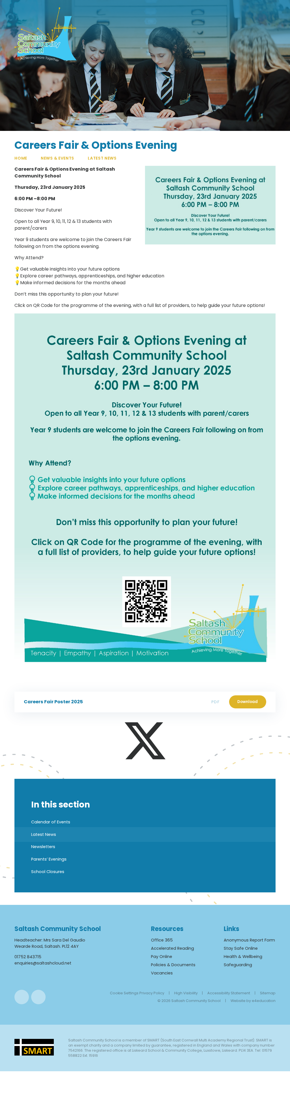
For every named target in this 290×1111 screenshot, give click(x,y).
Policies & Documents (173, 965)
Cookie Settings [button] (124, 993)
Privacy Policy (151, 993)
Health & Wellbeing (243, 956)
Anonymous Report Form (249, 940)
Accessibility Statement (228, 993)
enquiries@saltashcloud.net (42, 963)
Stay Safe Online (241, 948)
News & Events (57, 158)
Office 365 (162, 940)
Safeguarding (238, 965)
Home (20, 158)
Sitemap (268, 993)
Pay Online (161, 956)
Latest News (102, 158)
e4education (264, 1000)
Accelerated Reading (172, 948)
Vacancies (162, 973)
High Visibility (186, 993)
